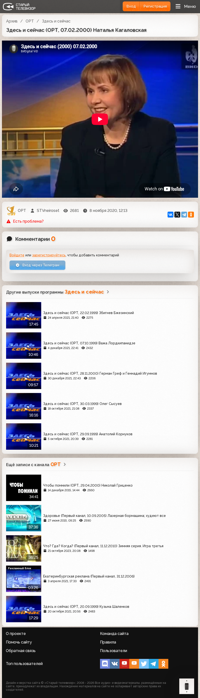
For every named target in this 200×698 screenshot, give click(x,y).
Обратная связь (21, 650)
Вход (131, 6)
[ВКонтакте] (170, 215)
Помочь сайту (19, 642)
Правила (108, 642)
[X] (177, 215)
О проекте (16, 633)
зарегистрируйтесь (49, 255)
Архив (12, 21)
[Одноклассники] (191, 215)
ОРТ (30, 21)
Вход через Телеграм (40, 265)
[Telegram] (184, 215)
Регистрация (155, 6)
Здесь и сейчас (56, 21)
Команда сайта (114, 633)
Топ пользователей (24, 663)
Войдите (17, 255)
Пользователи (113, 650)
